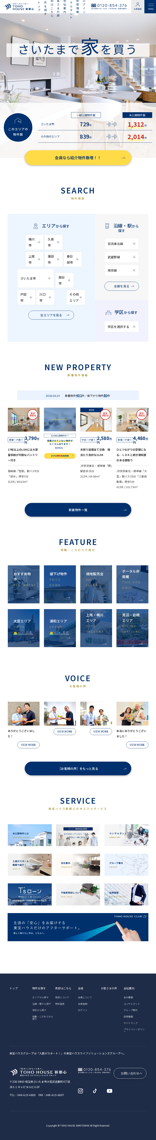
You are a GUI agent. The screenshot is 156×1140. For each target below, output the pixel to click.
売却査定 (59, 1003)
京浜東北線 (115, 243)
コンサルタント (132, 1003)
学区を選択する (118, 326)
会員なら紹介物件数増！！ (78, 157)
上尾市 (32, 259)
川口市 (42, 297)
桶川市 (32, 242)
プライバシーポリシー (134, 1030)
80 (105, 395)
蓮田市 (51, 259)
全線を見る (121, 286)
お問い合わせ (130, 1073)
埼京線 (112, 270)
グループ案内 (131, 1010)
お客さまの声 (109, 988)
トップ (39, 6)
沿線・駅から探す (41, 1003)
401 (79, 395)
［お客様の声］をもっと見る (78, 768)
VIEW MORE (28, 745)
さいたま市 (28, 278)
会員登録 (138, 8)
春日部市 (70, 259)
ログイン (82, 1010)
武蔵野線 (114, 257)
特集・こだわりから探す (42, 1017)
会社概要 (128, 997)
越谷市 (62, 280)
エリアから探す (40, 997)
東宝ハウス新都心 (19, 6)
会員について (85, 997)
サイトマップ (131, 1023)
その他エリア (74, 297)
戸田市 (23, 297)
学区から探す (39, 1010)
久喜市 (51, 242)
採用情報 (128, 1016)
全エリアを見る (51, 315)
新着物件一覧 (78, 510)
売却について (62, 997)
